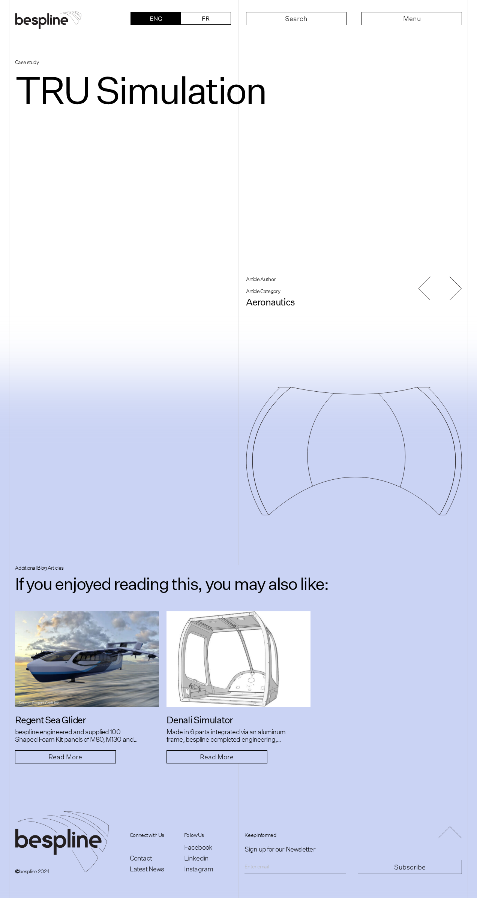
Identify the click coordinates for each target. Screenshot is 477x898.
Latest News (147, 868)
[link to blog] (87, 659)
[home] (65, 18)
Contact (141, 857)
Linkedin (196, 857)
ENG (156, 18)
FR (206, 18)
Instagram (198, 868)
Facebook (198, 847)
